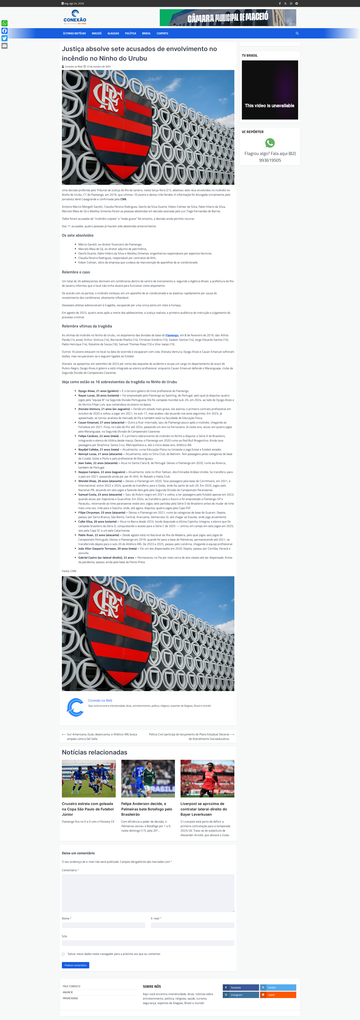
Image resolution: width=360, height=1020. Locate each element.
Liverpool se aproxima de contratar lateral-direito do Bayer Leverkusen (204, 809)
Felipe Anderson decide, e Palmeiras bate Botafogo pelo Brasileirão (146, 809)
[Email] (4, 46)
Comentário (70, 870)
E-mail (156, 918)
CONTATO (162, 33)
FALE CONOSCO (71, 986)
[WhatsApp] (4, 23)
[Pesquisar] (297, 33)
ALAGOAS (113, 33)
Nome (66, 918)
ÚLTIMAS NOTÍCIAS (74, 33)
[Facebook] (4, 31)
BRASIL (146, 33)
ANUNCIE (68, 992)
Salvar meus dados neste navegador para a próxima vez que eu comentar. (114, 954)
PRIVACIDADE (70, 998)
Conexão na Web (73, 66)
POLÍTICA (130, 33)
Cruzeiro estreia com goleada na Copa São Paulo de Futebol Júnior (88, 809)
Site (64, 936)
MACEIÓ (97, 33)
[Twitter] (4, 38)
